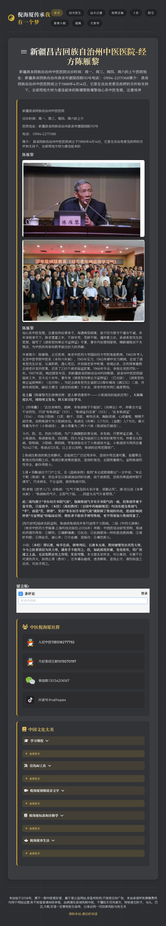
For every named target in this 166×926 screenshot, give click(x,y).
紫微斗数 (60, 23)
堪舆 (78, 23)
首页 (57, 13)
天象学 (94, 23)
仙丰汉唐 (96, 13)
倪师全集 (118, 13)
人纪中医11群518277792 (56, 642)
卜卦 (136, 13)
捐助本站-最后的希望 (83, 914)
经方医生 (75, 13)
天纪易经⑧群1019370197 (57, 661)
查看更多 (34, 753)
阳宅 (151, 13)
